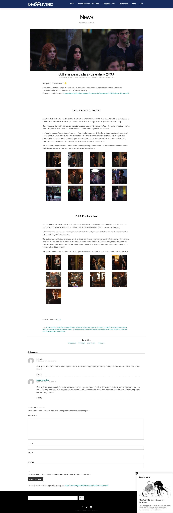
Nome (30, 443)
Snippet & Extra (109, 4)
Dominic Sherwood (97, 327)
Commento (32, 416)
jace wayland (77, 329)
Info (141, 4)
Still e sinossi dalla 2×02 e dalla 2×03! (86, 74)
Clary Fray (86, 327)
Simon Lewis (61, 331)
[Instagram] (91, 508)
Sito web (31, 462)
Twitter (82, 343)
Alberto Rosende (66, 327)
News (72, 4)
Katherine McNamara (89, 329)
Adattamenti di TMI (65, 78)
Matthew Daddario (113, 329)
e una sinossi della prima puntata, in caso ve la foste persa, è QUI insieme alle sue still (96, 93)
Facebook (72, 343)
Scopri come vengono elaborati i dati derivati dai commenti (86, 486)
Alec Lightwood (77, 327)
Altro (134, 4)
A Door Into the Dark (53, 327)
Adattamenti (123, 4)
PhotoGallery (84, 78)
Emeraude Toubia (110, 327)
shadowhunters (51, 331)
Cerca (81, 498)
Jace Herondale (67, 329)
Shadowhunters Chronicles (88, 4)
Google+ (101, 343)
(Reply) (39, 374)
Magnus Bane (102, 329)
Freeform (119, 327)
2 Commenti (96, 78)
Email (30, 453)
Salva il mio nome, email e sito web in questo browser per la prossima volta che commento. (59, 475)
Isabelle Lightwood (55, 329)
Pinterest (91, 343)
